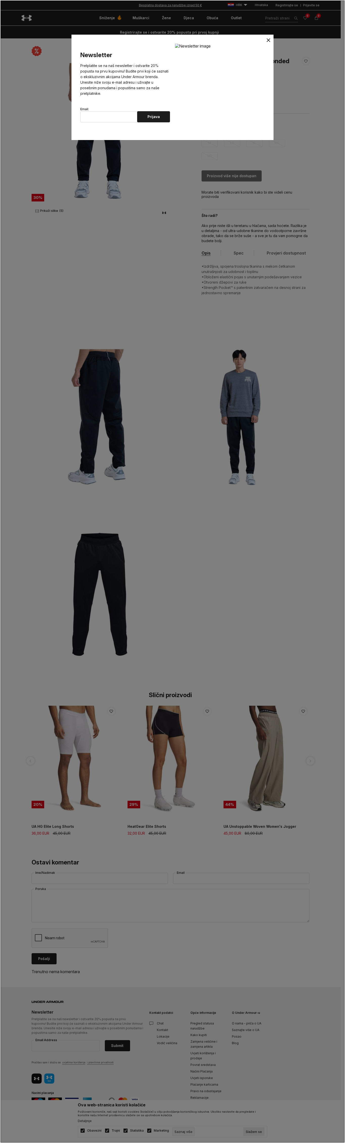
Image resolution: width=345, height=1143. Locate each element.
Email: (84, 109)
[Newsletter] (193, 45)
